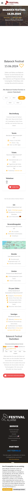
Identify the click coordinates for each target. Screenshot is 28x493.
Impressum (14, 440)
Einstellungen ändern (19, 489)
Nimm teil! (15, 187)
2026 (17, 102)
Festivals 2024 (17, 17)
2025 (10, 102)
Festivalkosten (14, 431)
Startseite (7, 17)
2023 (14, 97)
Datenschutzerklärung (14, 438)
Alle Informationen (14, 459)
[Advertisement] (14, 41)
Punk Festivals (18, 295)
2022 (6, 97)
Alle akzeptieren (7, 489)
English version (13, 436)
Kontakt (14, 434)
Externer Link (18, 170)
